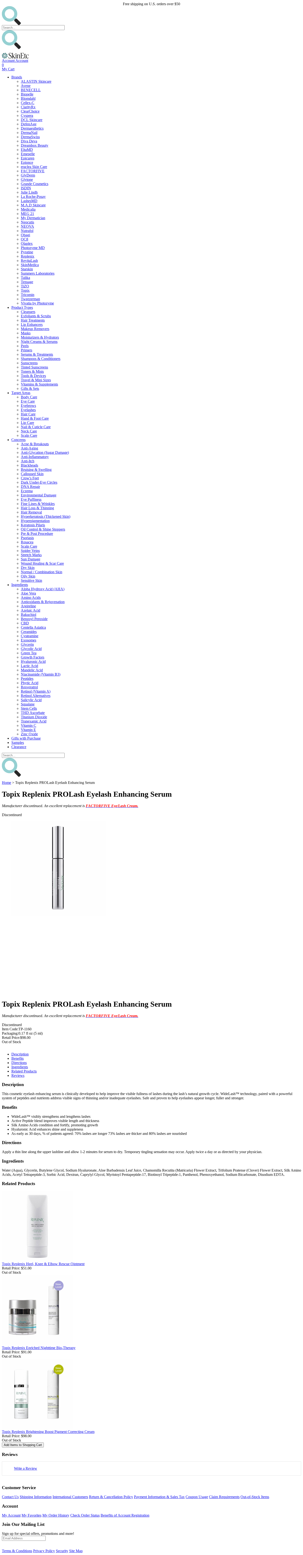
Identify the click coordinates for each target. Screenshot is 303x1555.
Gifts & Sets (30, 388)
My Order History (55, 1515)
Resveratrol (29, 687)
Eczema (27, 491)
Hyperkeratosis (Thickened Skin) (45, 516)
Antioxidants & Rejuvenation (43, 602)
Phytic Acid (29, 683)
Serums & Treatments (37, 354)
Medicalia (28, 209)
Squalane (28, 704)
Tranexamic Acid (33, 721)
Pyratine (27, 252)
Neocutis (27, 222)
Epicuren (27, 158)
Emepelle (28, 154)
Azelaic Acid (30, 610)
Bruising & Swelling (36, 470)
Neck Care (29, 431)
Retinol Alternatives (35, 696)
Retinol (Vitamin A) (35, 691)
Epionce (27, 162)
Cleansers (28, 312)
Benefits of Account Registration (125, 1515)
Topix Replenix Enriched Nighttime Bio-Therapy (39, 1348)
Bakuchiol (28, 615)
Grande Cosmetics (34, 184)
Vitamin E (28, 730)
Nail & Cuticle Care (36, 427)
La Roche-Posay (33, 197)
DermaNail (29, 133)
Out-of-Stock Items (255, 1497)
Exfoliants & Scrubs (36, 316)
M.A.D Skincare (33, 205)
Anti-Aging (29, 448)
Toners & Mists (32, 371)
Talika (25, 278)
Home (6, 783)
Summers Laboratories (37, 273)
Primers (26, 350)
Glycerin (27, 644)
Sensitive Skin (31, 580)
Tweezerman (30, 299)
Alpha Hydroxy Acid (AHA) (42, 589)
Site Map (76, 1551)
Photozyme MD (33, 248)
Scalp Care (29, 435)
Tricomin (27, 295)
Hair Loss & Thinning (37, 508)
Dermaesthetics (32, 128)
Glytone (27, 179)
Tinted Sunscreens (34, 367)
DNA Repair (30, 487)
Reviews (17, 1075)
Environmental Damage (38, 495)
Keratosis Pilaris (33, 525)
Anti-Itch (27, 461)
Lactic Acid (29, 666)
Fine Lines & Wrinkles (38, 504)
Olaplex (27, 243)
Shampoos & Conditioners (40, 359)
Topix (25, 290)
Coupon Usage (197, 1497)
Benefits (17, 1058)
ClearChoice (30, 111)
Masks (26, 333)
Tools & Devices (33, 376)
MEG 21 (27, 214)
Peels (25, 346)
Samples (17, 743)
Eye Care (28, 401)
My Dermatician (33, 218)
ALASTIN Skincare (36, 81)
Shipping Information (36, 1497)
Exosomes (28, 640)
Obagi (25, 235)
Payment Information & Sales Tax (159, 1497)
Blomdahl (28, 98)
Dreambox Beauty (34, 145)
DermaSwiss (30, 137)
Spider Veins (30, 551)
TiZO (25, 286)
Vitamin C (28, 725)
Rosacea (27, 542)
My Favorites (31, 1515)
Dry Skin (28, 568)
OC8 (24, 239)
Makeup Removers (35, 329)
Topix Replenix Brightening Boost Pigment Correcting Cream (48, 1432)
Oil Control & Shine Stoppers (43, 529)
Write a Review (25, 1468)
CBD (25, 623)
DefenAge (28, 124)
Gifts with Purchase (26, 738)
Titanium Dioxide (34, 717)
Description (20, 1054)
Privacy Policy (44, 1551)
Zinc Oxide (29, 734)
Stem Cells (29, 708)
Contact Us (10, 1497)
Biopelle (27, 94)
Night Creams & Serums (39, 342)
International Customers (70, 1497)
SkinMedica (30, 265)
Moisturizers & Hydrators (40, 337)
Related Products (24, 1071)
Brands (16, 77)
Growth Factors (32, 657)
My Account (11, 1515)
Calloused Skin (32, 474)
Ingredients (19, 585)
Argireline (28, 606)
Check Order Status (85, 1515)
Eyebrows (28, 406)
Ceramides (29, 632)
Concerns (18, 440)
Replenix (27, 256)
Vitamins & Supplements (39, 384)
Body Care (29, 397)
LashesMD (29, 201)
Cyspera (27, 116)
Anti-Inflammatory (35, 457)
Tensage (27, 282)
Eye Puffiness (31, 499)
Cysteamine (29, 636)
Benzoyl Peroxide (34, 619)
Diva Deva (29, 141)
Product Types (22, 307)
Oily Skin (28, 576)
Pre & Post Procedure (37, 534)
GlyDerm (28, 175)
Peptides (27, 679)
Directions (19, 1063)
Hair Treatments (33, 320)
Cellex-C (27, 103)
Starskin (27, 269)
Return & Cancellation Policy (111, 1497)
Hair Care (28, 414)
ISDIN (26, 188)
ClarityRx (28, 107)
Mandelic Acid (32, 670)
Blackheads (29, 465)
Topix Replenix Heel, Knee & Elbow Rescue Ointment (43, 1264)
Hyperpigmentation (35, 521)
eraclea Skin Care (34, 167)
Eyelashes (28, 410)
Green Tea (28, 653)
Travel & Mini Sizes (36, 380)
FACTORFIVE (33, 171)
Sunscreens (29, 363)
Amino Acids (31, 598)
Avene (26, 86)
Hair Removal (31, 512)
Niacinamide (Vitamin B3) (40, 674)
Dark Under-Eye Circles (39, 482)
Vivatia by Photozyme (37, 303)
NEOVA (27, 226)
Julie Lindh (29, 192)
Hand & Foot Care (35, 418)
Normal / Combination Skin (41, 572)
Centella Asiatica (33, 627)
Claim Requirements (224, 1497)
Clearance (18, 747)
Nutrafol (27, 231)
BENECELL (31, 90)
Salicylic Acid (31, 700)
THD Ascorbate (33, 713)
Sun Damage (30, 559)
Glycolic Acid (31, 649)
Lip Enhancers (32, 325)
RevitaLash (29, 261)
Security (62, 1551)
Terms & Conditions (17, 1551)
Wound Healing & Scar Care (42, 563)
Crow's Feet (30, 478)
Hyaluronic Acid (33, 661)
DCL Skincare (31, 120)
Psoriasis (27, 538)
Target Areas (20, 393)
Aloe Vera (28, 593)
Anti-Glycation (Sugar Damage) (45, 452)
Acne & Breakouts (35, 444)
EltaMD (27, 150)
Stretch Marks (31, 555)
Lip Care (27, 423)
